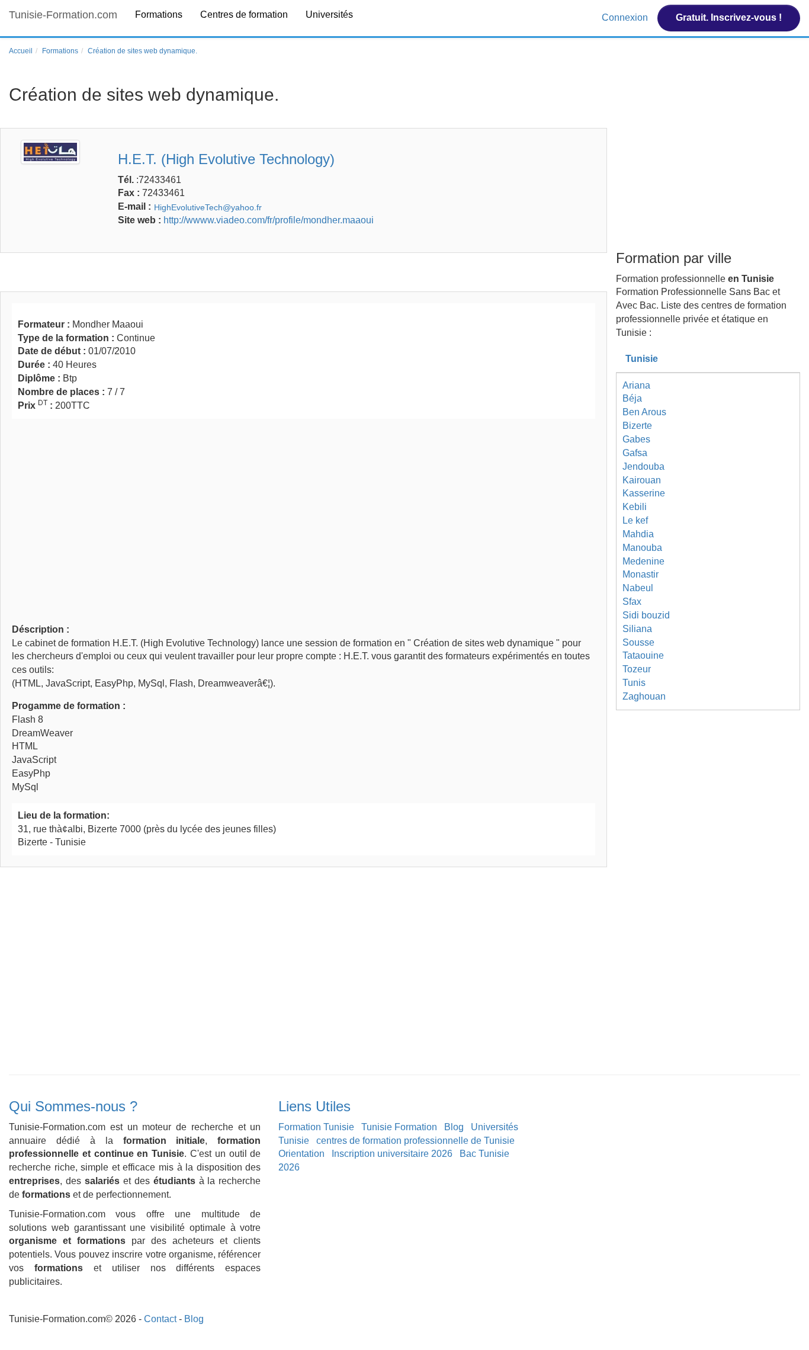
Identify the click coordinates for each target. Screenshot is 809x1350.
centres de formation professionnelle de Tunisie (415, 1141)
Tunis (634, 683)
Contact (160, 1319)
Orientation (301, 1154)
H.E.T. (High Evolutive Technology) (226, 159)
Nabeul (637, 588)
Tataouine (643, 655)
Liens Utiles (314, 1106)
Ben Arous (644, 412)
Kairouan (641, 480)
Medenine (643, 561)
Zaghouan (644, 696)
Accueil (21, 51)
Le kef (635, 520)
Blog (454, 1127)
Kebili (634, 507)
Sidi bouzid (646, 615)
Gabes (636, 439)
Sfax (631, 602)
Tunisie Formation (399, 1127)
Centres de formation (244, 14)
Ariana (636, 385)
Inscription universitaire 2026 (392, 1154)
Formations (158, 14)
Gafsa (634, 453)
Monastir (640, 574)
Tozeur (636, 669)
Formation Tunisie (316, 1127)
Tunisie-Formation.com (63, 15)
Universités (329, 14)
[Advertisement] (303, 519)
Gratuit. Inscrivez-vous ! (729, 17)
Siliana (637, 629)
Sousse (638, 642)
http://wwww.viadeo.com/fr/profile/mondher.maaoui (268, 220)
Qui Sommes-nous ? (73, 1106)
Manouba (642, 548)
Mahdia (638, 534)
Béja (632, 398)
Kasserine (643, 493)
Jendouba (643, 466)
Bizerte (637, 426)
